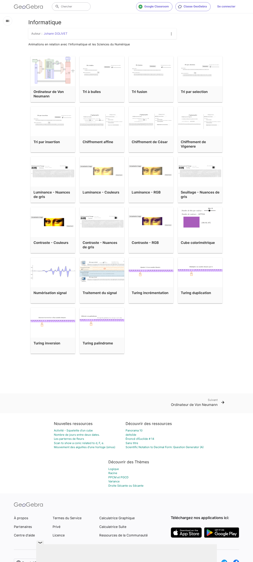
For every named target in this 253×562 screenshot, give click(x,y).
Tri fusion (139, 92)
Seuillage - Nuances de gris (200, 194)
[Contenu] (7, 21)
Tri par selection (194, 92)
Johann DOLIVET (55, 33)
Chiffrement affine (98, 142)
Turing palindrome (98, 343)
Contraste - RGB (145, 243)
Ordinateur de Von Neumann (49, 94)
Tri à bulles (92, 92)
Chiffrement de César (150, 142)
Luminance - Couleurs (101, 192)
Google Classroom (156, 6)
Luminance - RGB (146, 192)
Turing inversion (47, 343)
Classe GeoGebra (195, 6)
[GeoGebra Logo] (28, 6)
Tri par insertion (47, 142)
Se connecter (226, 6)
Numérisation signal (50, 293)
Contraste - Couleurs (51, 243)
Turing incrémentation (150, 293)
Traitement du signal (100, 293)
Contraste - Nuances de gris (100, 245)
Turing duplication (196, 293)
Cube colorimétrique (198, 243)
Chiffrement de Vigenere (193, 144)
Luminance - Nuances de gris (52, 194)
